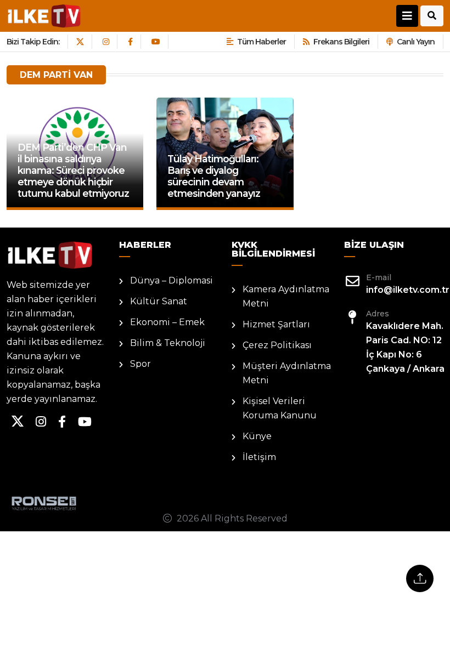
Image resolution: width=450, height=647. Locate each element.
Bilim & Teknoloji (167, 343)
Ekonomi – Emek (167, 322)
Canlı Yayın (416, 42)
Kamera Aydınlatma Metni (286, 296)
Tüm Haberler (261, 42)
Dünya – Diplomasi (171, 280)
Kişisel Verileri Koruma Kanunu (280, 408)
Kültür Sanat (158, 301)
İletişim (259, 457)
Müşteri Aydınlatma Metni (287, 373)
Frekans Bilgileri (341, 42)
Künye (257, 436)
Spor (140, 364)
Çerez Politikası (277, 345)
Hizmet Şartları (276, 324)
